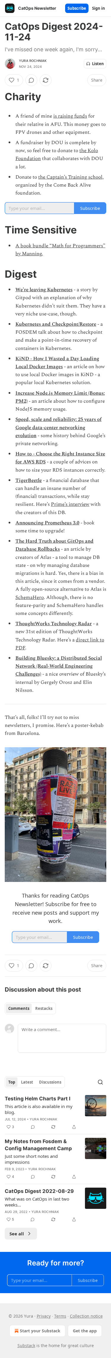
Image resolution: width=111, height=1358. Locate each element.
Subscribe (76, 8)
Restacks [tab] (43, 1008)
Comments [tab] (18, 1008)
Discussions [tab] (50, 1082)
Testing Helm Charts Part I (37, 1099)
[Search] (100, 1082)
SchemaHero (29, 597)
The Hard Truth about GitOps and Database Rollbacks (54, 545)
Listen (98, 63)
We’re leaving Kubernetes (44, 290)
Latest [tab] (27, 1082)
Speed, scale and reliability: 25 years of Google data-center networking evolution (58, 427)
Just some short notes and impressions (31, 1159)
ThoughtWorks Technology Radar (53, 624)
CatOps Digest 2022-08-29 (39, 1191)
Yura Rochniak (33, 61)
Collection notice (86, 1316)
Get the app (85, 1331)
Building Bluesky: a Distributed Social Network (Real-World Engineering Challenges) (58, 666)
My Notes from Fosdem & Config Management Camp (38, 1144)
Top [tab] (11, 1082)
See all (16, 1234)
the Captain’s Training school (70, 177)
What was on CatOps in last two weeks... (37, 1202)
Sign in (98, 8)
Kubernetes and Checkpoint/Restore (55, 324)
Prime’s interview (70, 504)
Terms (60, 1316)
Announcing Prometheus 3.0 (47, 523)
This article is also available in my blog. (39, 1109)
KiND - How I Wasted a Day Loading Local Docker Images (57, 363)
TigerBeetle (28, 480)
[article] (55, 1112)
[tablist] (30, 1008)
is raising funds (70, 116)
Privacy (44, 1316)
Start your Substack (40, 1331)
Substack (26, 1345)
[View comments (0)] (31, 80)
